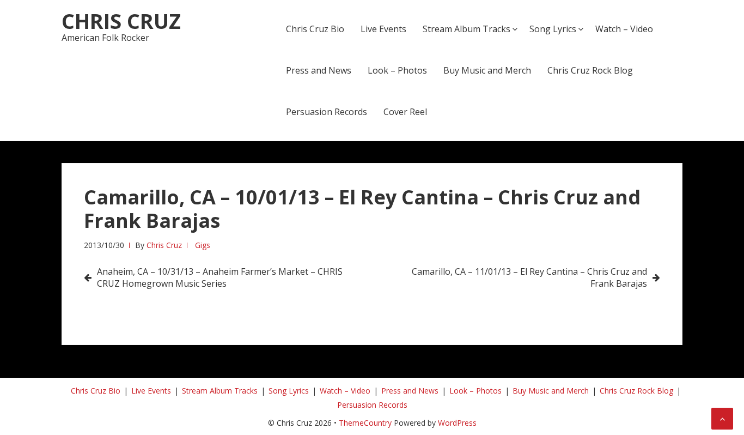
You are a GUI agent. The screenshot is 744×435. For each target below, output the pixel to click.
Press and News (318, 70)
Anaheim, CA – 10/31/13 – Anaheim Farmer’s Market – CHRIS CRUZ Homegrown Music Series (220, 277)
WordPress (457, 423)
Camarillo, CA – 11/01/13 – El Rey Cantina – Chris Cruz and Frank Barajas (529, 277)
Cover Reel (405, 112)
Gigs (202, 245)
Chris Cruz (121, 21)
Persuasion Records (326, 112)
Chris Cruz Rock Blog (590, 70)
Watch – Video (624, 29)
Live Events (383, 29)
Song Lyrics (552, 29)
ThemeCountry (365, 423)
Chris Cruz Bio (315, 29)
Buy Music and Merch (487, 70)
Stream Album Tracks (466, 29)
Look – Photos (397, 70)
